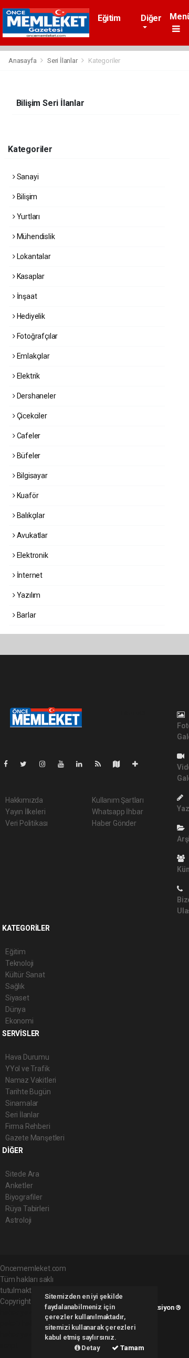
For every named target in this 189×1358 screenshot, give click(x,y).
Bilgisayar (31, 475)
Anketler (19, 1185)
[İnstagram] (46, 764)
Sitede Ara (22, 1174)
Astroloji (18, 1220)
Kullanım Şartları (118, 800)
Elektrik (27, 376)
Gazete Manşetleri (35, 1138)
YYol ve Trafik (27, 1068)
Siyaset (17, 998)
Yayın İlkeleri (25, 811)
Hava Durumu (27, 1057)
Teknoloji (19, 963)
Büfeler (27, 455)
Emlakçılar (32, 356)
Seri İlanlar (62, 60)
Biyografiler (24, 1197)
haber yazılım (22, 1334)
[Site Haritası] (121, 764)
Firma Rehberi (27, 1126)
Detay (90, 1348)
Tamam (131, 1348)
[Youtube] (65, 764)
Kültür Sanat (25, 975)
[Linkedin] (83, 764)
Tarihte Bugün (28, 1091)
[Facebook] (10, 764)
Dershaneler (35, 396)
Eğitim (109, 18)
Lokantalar (33, 256)
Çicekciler (31, 416)
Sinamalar (21, 1103)
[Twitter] (27, 764)
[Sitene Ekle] (139, 764)
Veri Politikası (26, 823)
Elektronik (31, 555)
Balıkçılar (30, 515)
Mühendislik (35, 236)
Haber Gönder (114, 823)
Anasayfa (23, 60)
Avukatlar (31, 535)
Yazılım (27, 595)
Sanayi (26, 177)
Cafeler (27, 436)
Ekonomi (19, 1021)
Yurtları (27, 216)
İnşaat (26, 296)
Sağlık (15, 986)
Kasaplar (30, 276)
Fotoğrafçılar (36, 336)
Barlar (25, 615)
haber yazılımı (22, 1312)
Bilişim (26, 196)
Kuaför (26, 495)
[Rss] (102, 764)
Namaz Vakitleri (30, 1080)
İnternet (29, 575)
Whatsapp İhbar (117, 811)
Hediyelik (30, 316)
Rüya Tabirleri (27, 1208)
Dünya (15, 1009)
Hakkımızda (24, 800)
